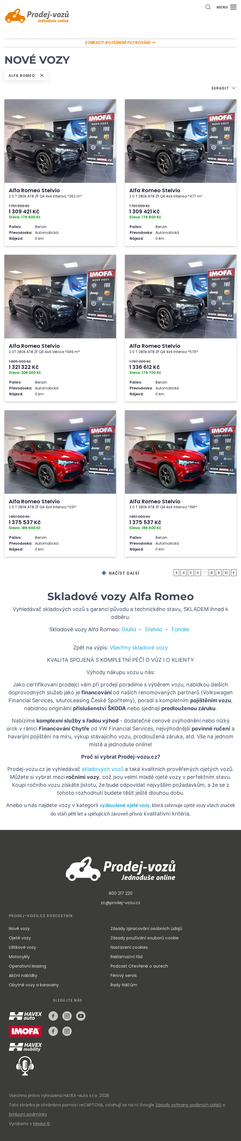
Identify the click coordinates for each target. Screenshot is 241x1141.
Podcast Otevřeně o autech (139, 966)
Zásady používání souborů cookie (145, 938)
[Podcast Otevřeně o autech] (21, 1065)
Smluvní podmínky (28, 1114)
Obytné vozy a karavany (34, 985)
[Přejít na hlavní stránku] (36, 16)
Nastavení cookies (129, 947)
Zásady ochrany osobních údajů (188, 1105)
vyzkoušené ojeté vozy (125, 806)
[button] (224, 88)
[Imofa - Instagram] (67, 1031)
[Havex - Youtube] (81, 1016)
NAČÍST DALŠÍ (123, 573)
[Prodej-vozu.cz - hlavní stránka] (120, 868)
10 (226, 572)
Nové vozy (19, 928)
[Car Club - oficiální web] (26, 1047)
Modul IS (41, 1124)
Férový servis (124, 975)
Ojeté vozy (20, 938)
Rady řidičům (124, 985)
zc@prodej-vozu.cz (120, 903)
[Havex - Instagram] (67, 1016)
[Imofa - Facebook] (53, 1031)
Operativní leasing (27, 966)
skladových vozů (102, 769)
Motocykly (19, 957)
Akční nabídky (23, 975)
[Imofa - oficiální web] (27, 1034)
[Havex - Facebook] (53, 1016)
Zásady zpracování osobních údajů (146, 928)
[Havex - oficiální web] (27, 1019)
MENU (223, 7)
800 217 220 (121, 893)
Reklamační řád (127, 957)
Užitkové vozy (22, 947)
